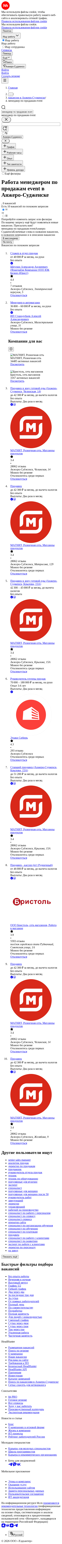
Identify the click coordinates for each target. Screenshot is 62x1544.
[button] (5, 69)
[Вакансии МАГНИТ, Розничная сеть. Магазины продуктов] (34, 428)
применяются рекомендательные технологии (30, 1504)
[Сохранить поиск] (4, 129)
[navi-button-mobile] (4, 80)
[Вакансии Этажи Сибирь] (34, 715)
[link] (7, 62)
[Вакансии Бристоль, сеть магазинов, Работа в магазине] (34, 902)
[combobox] (17, 112)
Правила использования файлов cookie (24, 27)
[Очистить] (6, 120)
